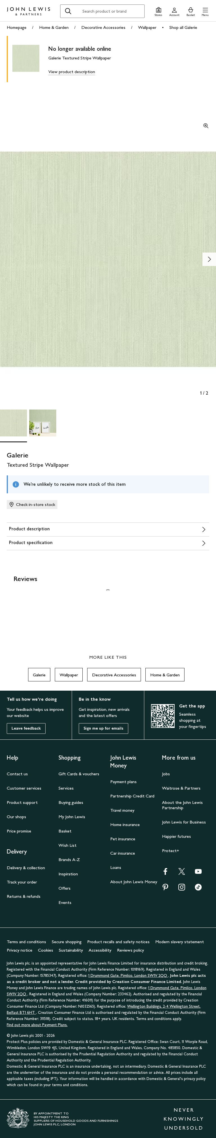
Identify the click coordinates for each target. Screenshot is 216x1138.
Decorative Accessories (103, 27)
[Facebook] (165, 873)
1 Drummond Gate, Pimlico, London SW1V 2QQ (128, 975)
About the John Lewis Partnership (182, 805)
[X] (181, 873)
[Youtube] (198, 873)
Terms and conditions (26, 941)
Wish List (67, 845)
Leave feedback (26, 728)
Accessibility (100, 950)
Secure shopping (67, 941)
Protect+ (170, 850)
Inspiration (68, 873)
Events (64, 902)
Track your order (22, 882)
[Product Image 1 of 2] (13, 423)
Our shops (16, 816)
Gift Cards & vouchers (78, 773)
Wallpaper (147, 27)
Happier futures (176, 836)
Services (66, 788)
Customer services (24, 788)
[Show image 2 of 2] (209, 259)
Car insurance (122, 853)
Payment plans (123, 781)
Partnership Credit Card (132, 796)
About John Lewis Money (133, 881)
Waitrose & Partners (181, 788)
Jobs (166, 773)
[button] (205, 11)
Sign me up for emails (103, 728)
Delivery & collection (26, 867)
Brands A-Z (69, 859)
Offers (64, 888)
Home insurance (125, 824)
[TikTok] (198, 889)
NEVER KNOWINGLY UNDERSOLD (184, 1119)
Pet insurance (122, 838)
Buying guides (70, 802)
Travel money (122, 810)
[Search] (68, 11)
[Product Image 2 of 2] (42, 423)
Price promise (19, 831)
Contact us (17, 773)
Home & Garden (54, 27)
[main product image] (30, 59)
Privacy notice (19, 950)
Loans (115, 867)
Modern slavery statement (179, 941)
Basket (64, 831)
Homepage (16, 27)
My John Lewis (71, 816)
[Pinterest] (165, 889)
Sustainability (71, 950)
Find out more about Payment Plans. (37, 1025)
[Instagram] (181, 889)
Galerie (39, 674)
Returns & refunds (23, 896)
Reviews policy (130, 950)
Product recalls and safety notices (118, 941)
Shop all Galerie (183, 27)
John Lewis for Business (184, 822)
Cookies (45, 950)
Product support (22, 802)
